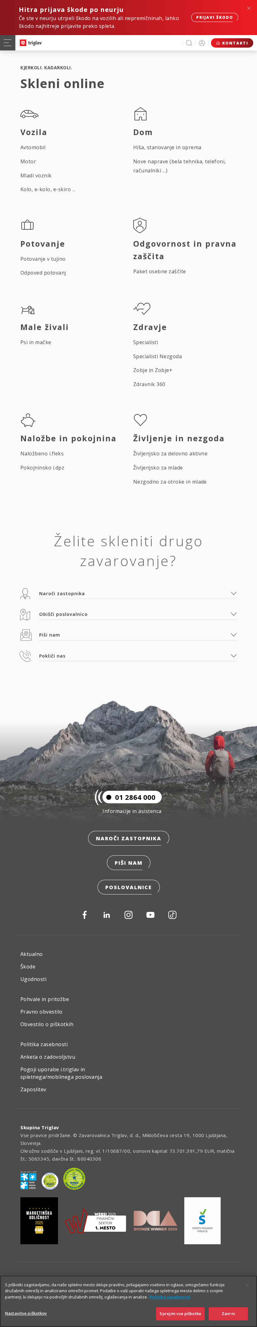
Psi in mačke (35, 342)
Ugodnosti (33, 979)
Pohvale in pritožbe (44, 999)
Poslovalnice (128, 887)
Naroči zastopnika (128, 838)
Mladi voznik (36, 175)
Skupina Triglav (39, 1127)
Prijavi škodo (214, 17)
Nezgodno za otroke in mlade (170, 481)
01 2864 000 (135, 797)
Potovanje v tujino (43, 258)
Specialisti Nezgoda (157, 356)
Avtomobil (32, 147)
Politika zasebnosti (44, 1044)
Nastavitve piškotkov (26, 1313)
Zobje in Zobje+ (152, 370)
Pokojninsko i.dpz (42, 467)
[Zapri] (247, 1286)
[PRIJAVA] (202, 42)
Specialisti (145, 342)
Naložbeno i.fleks (42, 453)
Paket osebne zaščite (159, 271)
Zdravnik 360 (149, 384)
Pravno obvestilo (41, 1011)
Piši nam (129, 862)
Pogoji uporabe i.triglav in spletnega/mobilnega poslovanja (61, 1073)
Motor (28, 161)
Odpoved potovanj (43, 272)
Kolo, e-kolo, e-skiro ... (48, 189)
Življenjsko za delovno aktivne (170, 453)
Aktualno (31, 954)
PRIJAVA (202, 43)
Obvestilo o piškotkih (46, 1024)
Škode (27, 966)
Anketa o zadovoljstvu (47, 1056)
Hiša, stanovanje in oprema (167, 147)
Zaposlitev (33, 1089)
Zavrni (228, 1313)
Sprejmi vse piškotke (180, 1313)
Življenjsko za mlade (158, 467)
